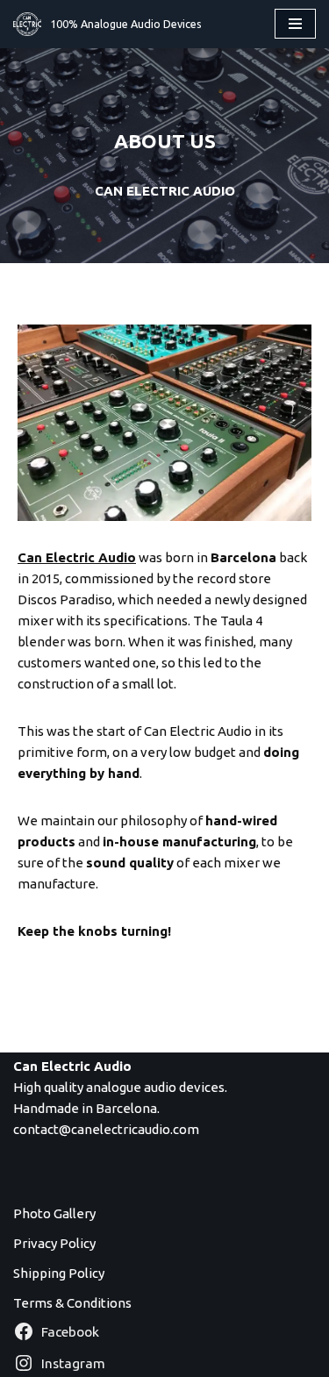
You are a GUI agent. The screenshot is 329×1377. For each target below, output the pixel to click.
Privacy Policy (54, 1243)
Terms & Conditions (72, 1302)
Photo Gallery (54, 1213)
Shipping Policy (58, 1273)
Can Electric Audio (77, 557)
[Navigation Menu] (295, 24)
